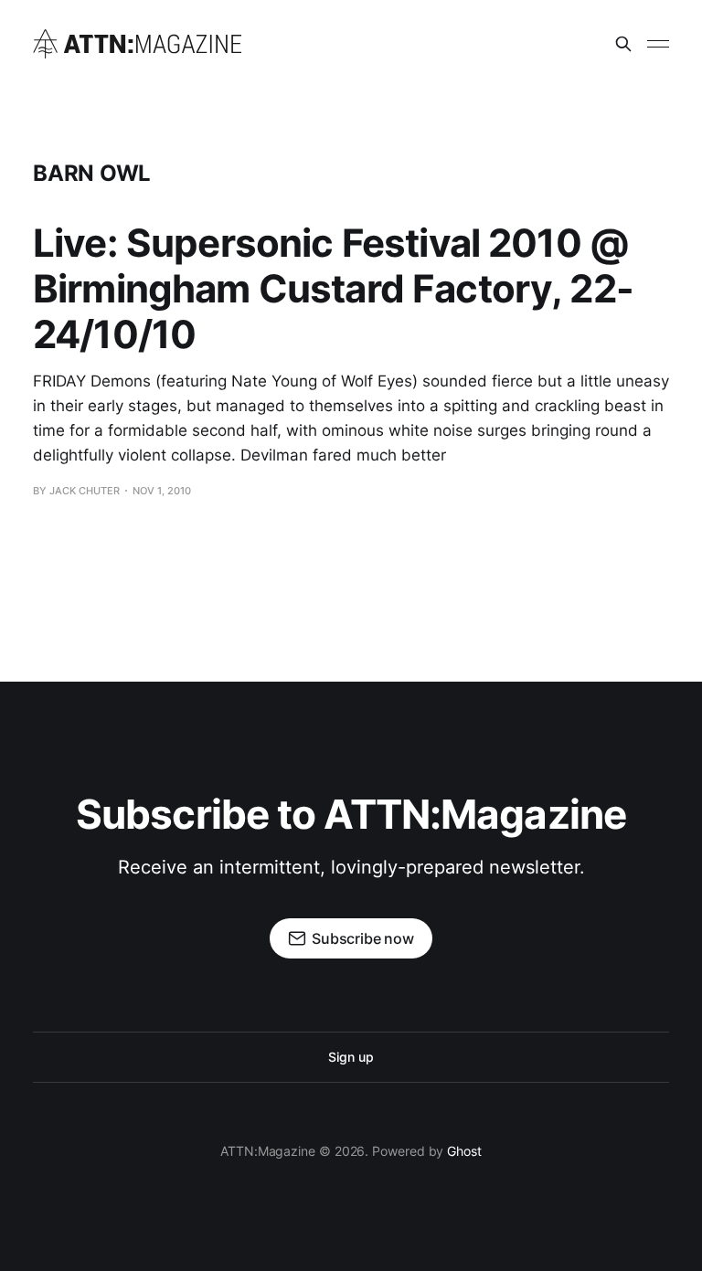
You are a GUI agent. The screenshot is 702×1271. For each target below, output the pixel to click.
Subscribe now (363, 938)
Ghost (464, 1151)
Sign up (350, 1056)
